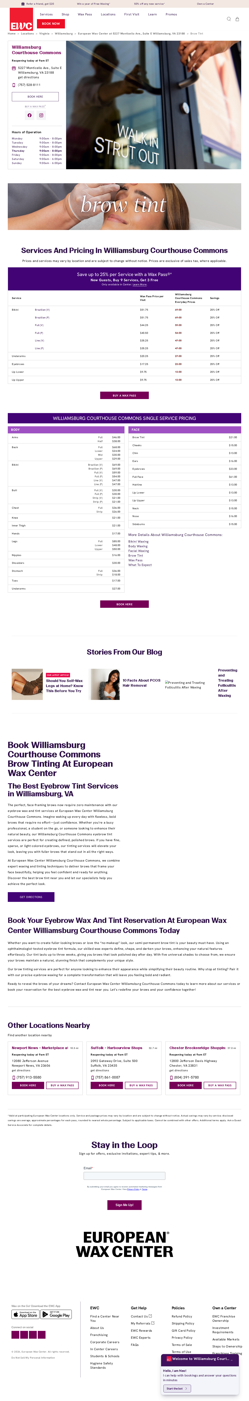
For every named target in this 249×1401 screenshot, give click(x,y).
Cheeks (137, 445)
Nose (135, 516)
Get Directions (31, 897)
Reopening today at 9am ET (30, 60)
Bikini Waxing (138, 541)
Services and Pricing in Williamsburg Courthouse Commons (124, 251)
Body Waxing (138, 546)
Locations (28, 33)
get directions (28, 77)
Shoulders (18, 563)
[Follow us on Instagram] (41, 115)
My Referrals (141, 1323)
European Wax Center (34, 1351)
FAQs (135, 1345)
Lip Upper (18, 380)
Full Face (137, 476)
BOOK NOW (51, 24)
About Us (97, 1328)
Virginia (44, 33)
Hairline (137, 484)
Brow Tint (138, 437)
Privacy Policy (182, 1338)
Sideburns (138, 524)
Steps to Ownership (227, 1346)
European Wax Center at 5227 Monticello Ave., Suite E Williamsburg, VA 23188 (132, 33)
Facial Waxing (138, 551)
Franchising (99, 1335)
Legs (14, 541)
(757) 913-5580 (29, 1077)
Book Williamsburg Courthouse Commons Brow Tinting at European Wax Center (60, 760)
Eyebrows (18, 364)
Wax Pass (135, 560)
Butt (14, 490)
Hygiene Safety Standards (101, 1365)
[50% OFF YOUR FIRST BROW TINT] (124, 229)
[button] (228, 19)
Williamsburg (64, 33)
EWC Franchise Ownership (223, 1318)
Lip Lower (18, 372)
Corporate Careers (104, 1342)
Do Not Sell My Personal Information (33, 1357)
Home (12, 33)
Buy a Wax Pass (35, 106)
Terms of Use (181, 1352)
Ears (135, 461)
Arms (15, 437)
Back (15, 447)
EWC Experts (141, 1338)
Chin (135, 453)
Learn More (140, 284)
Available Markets (226, 1339)
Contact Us (140, 1316)
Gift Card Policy (184, 1331)
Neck (135, 508)
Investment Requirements (223, 1330)
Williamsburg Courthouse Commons (36, 50)
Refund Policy (182, 1316)
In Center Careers (104, 1349)
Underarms (18, 356)
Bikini (15, 309)
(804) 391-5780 (186, 1077)
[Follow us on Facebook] (29, 115)
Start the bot (175, 1388)
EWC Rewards (141, 1331)
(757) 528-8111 (29, 85)
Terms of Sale (182, 1345)
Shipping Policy (183, 1323)
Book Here (35, 96)
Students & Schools (105, 1356)
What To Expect (140, 565)
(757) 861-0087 (108, 1077)
